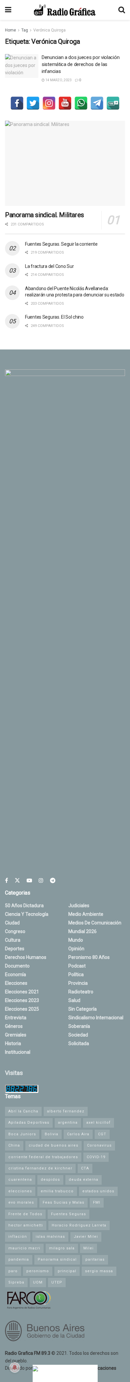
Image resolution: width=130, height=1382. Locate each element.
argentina (68, 1122)
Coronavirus (99, 1145)
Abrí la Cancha (23, 1111)
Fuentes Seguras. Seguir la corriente (61, 244)
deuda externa (83, 1179)
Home (10, 30)
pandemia (18, 1259)
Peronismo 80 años (89, 957)
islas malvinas (50, 1236)
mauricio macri (24, 1248)
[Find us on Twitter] (17, 880)
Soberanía (79, 1026)
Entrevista (15, 1017)
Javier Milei (86, 1236)
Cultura (12, 940)
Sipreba (16, 1282)
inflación (17, 1236)
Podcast (77, 966)
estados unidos (98, 1191)
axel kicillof (98, 1122)
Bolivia (51, 1134)
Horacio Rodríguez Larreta (79, 1225)
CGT (102, 1134)
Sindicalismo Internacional (95, 1017)
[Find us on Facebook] (6, 880)
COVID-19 (96, 1157)
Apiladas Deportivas (28, 1122)
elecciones (20, 1191)
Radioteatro (80, 991)
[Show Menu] (8, 10)
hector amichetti (25, 1225)
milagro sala (62, 1248)
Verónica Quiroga (49, 30)
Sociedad (78, 1034)
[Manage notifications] (14, 1367)
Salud (74, 1000)
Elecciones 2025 (22, 1009)
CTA (85, 1168)
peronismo (37, 1271)
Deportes (14, 948)
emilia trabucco (57, 1191)
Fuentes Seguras (68, 1214)
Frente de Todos (25, 1214)
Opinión (76, 948)
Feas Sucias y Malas (63, 1202)
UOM (38, 1282)
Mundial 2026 (82, 931)
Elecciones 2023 (22, 1000)
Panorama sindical (57, 1259)
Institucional (17, 1052)
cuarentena (20, 1179)
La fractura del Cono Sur (49, 266)
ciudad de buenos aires (53, 1145)
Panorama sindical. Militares (44, 215)
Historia (13, 1043)
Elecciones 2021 (22, 991)
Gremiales (15, 1034)
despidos (50, 1179)
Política (76, 974)
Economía (15, 974)
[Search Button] (121, 10)
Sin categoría (82, 1009)
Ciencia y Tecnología (26, 914)
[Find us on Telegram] (52, 880)
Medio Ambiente (85, 914)
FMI (96, 1202)
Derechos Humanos (25, 957)
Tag (24, 30)
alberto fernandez (65, 1111)
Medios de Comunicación (94, 922)
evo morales (21, 1202)
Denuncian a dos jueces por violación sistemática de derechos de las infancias (80, 64)
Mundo (75, 940)
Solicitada (78, 1043)
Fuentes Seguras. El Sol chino (54, 317)
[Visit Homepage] (65, 10)
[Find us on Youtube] (29, 880)
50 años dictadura (24, 905)
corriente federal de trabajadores (43, 1157)
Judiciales (78, 905)
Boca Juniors (22, 1134)
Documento (17, 966)
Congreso (15, 931)
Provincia (78, 983)
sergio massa (99, 1271)
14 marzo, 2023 (58, 80)
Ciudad (12, 922)
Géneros (14, 1026)
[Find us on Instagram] (41, 880)
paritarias (95, 1259)
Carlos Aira (78, 1134)
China (14, 1145)
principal (67, 1271)
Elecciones (16, 983)
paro (13, 1271)
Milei (88, 1248)
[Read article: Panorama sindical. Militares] (65, 163)
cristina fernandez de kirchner (40, 1168)
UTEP (56, 1282)
